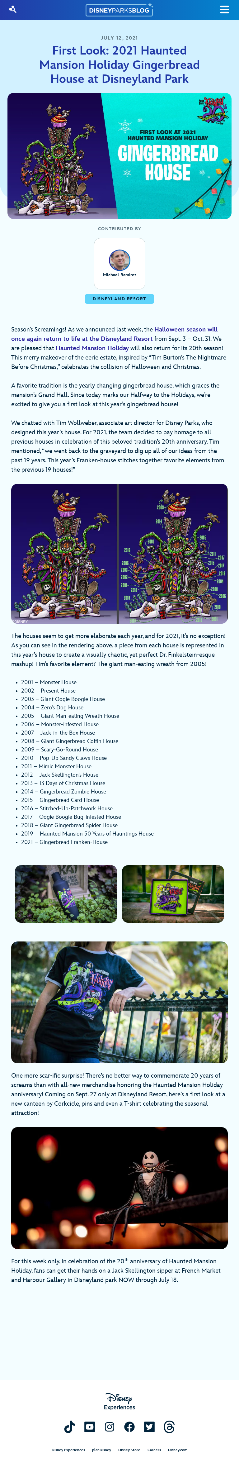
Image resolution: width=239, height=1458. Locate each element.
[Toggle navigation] (225, 9)
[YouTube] (89, 1427)
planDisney (101, 1450)
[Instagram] (109, 1427)
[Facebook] (129, 1427)
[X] (149, 1427)
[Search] (12, 9)
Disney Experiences (68, 1450)
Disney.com (177, 1450)
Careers (154, 1450)
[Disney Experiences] (119, 1402)
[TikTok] (69, 1427)
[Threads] (169, 1427)
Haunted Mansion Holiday (92, 348)
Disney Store (129, 1450)
